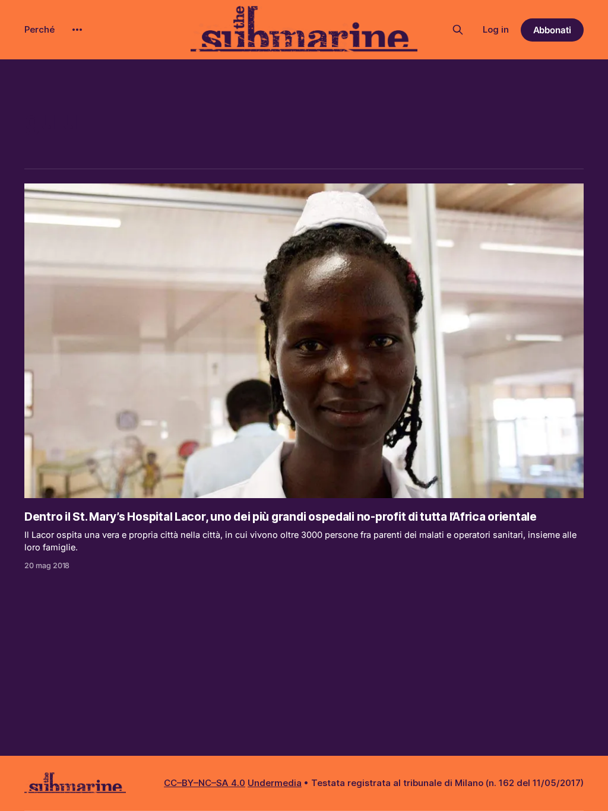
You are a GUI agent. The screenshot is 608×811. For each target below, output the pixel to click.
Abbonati (552, 30)
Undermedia (275, 782)
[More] (77, 29)
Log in (496, 29)
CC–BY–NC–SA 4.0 (204, 782)
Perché (39, 29)
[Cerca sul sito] (457, 29)
